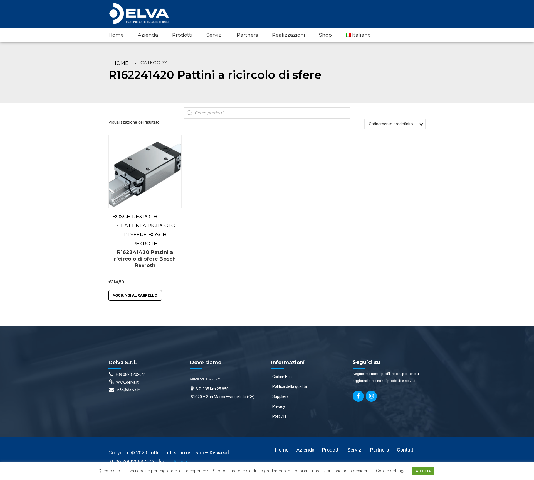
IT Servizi (178, 461)
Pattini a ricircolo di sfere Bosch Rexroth (148, 234)
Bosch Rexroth (134, 217)
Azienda (148, 35)
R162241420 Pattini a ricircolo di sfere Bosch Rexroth (145, 258)
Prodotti (182, 35)
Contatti (405, 450)
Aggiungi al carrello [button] (135, 295)
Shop (325, 35)
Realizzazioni (288, 35)
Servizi (214, 35)
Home (116, 35)
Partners (247, 35)
